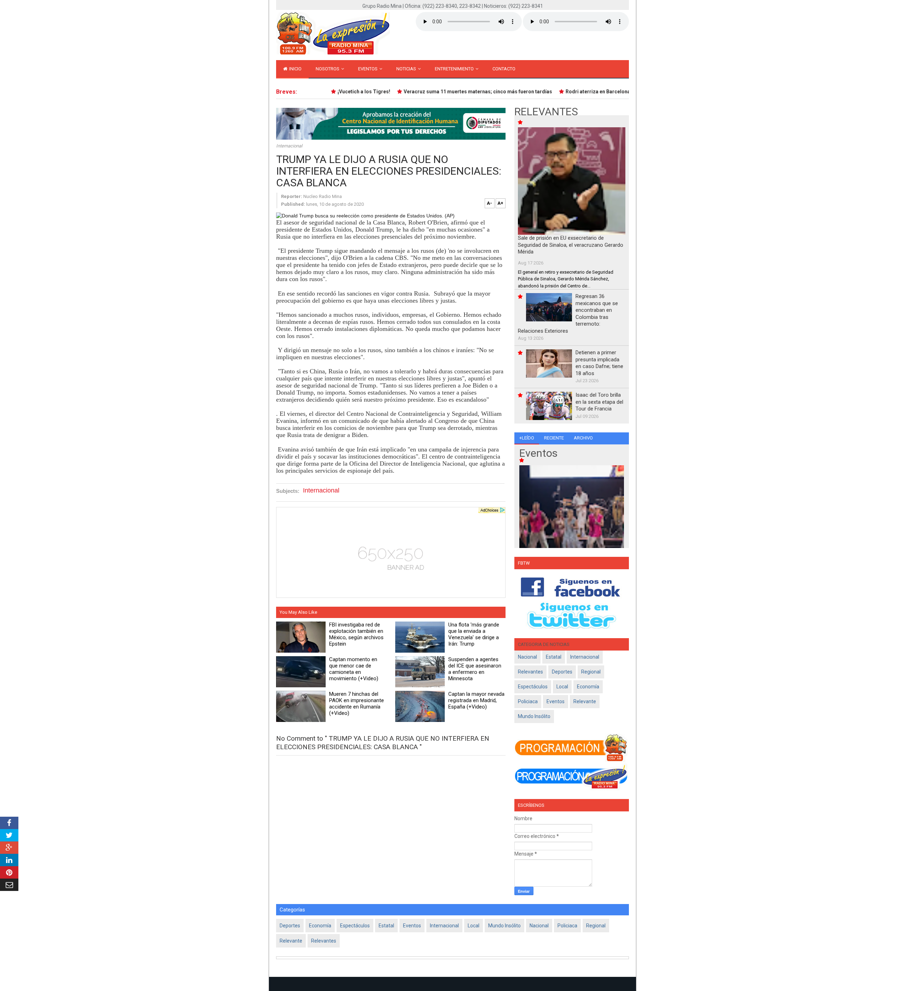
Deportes (562, 672)
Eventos (368, 68)
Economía (588, 686)
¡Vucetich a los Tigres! (351, 91)
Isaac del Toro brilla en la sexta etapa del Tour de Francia (599, 402)
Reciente (554, 438)
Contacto (503, 68)
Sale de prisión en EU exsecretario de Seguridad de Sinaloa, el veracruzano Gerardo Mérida (570, 245)
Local (562, 686)
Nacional (527, 657)
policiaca (528, 701)
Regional (591, 672)
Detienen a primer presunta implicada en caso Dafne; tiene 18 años (599, 363)
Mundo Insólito (534, 716)
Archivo (583, 438)
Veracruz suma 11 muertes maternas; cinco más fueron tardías (465, 91)
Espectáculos (533, 686)
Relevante (584, 701)
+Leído (526, 438)
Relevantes (530, 672)
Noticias (406, 68)
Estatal (553, 657)
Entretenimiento (455, 68)
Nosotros (328, 68)
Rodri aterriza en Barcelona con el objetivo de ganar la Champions (630, 91)
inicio (295, 68)
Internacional (289, 145)
